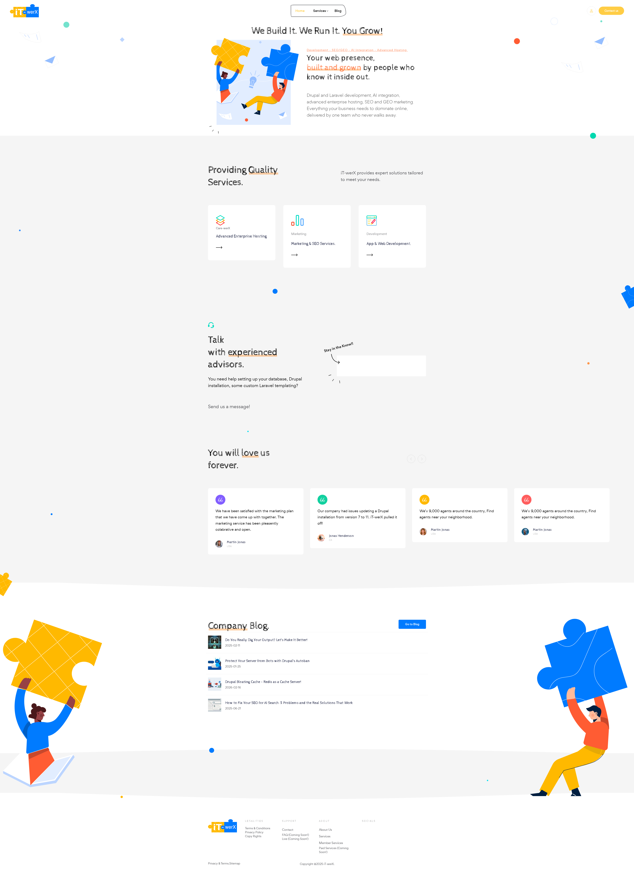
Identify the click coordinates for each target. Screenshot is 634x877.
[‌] (591, 10)
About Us (325, 830)
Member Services (331, 843)
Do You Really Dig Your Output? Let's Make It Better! (266, 640)
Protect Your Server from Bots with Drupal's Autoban (267, 661)
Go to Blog (412, 624)
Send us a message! (229, 406)
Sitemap (234, 863)
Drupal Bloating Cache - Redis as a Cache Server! (263, 682)
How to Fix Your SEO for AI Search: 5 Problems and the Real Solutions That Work (289, 703)
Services (324, 836)
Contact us (611, 11)
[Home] (28, 10)
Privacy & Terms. (218, 863)
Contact (287, 830)
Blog (338, 11)
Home (300, 11)
